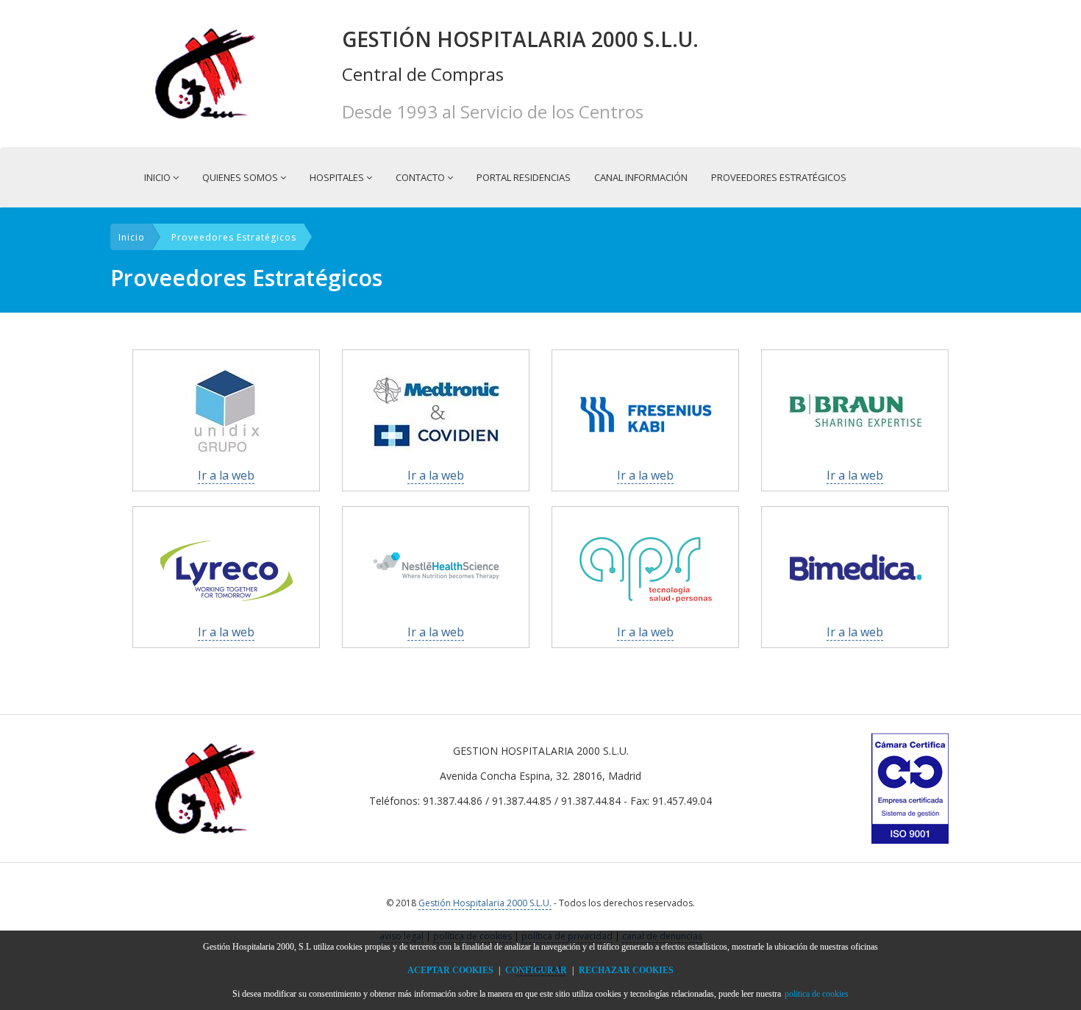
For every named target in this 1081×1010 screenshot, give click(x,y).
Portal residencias (524, 177)
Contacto (421, 177)
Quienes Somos (241, 177)
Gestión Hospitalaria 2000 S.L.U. (485, 903)
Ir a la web (226, 475)
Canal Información (641, 177)
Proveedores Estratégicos (778, 177)
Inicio (158, 177)
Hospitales (338, 177)
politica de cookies (817, 994)
